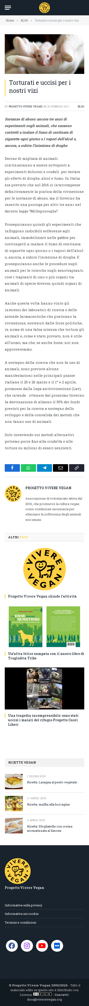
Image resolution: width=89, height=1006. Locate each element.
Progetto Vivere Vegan (25, 106)
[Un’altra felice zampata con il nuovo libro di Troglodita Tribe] (44, 627)
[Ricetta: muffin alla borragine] (14, 803)
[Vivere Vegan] (44, 7)
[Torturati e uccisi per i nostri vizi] (44, 54)
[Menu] (8, 7)
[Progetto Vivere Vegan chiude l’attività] (44, 569)
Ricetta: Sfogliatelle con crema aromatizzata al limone (49, 828)
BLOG (81, 106)
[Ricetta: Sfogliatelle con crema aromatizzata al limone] (14, 825)
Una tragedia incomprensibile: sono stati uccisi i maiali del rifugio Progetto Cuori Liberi (43, 720)
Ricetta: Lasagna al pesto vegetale (52, 782)
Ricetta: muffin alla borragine (48, 804)
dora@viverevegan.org (44, 999)
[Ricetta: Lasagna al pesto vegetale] (14, 781)
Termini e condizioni (20, 922)
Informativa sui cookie (22, 914)
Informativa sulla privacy (23, 905)
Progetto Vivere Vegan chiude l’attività (42, 596)
